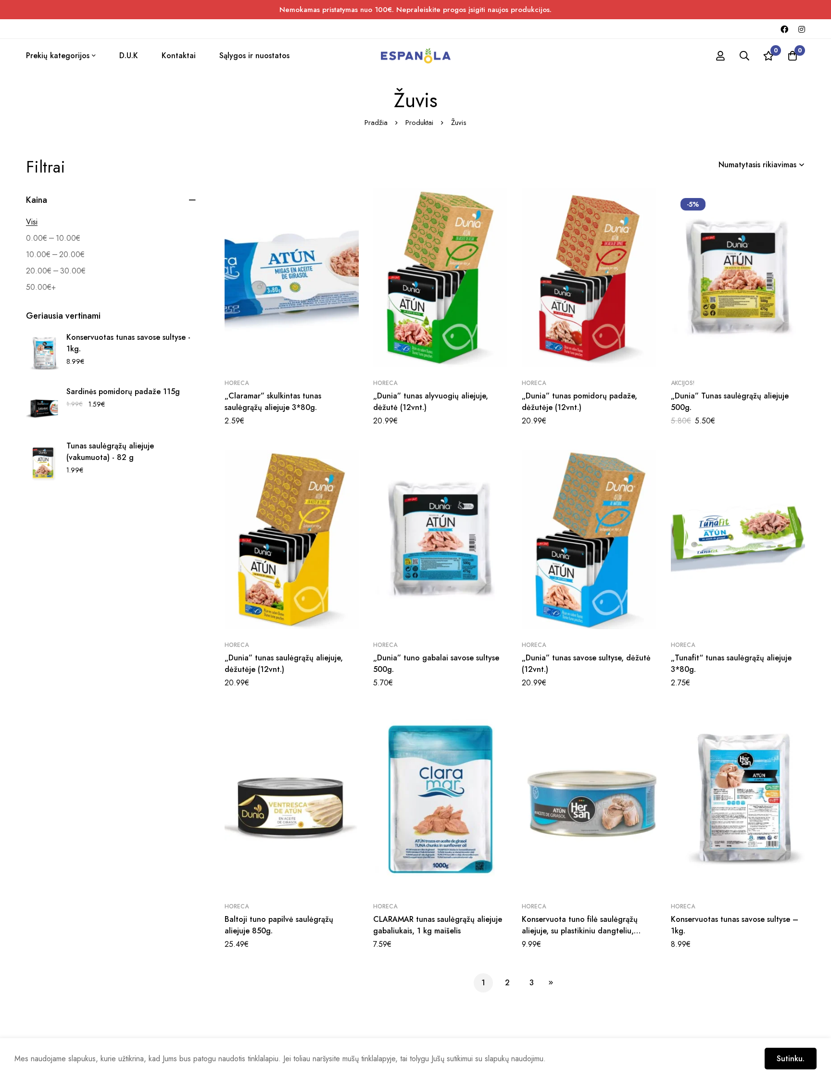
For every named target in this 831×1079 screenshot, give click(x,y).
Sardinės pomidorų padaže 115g (123, 391)
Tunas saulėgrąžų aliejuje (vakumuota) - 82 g (110, 451)
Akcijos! (682, 383)
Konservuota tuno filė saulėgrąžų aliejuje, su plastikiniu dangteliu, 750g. (580, 931)
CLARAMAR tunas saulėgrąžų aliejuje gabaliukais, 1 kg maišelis (437, 925)
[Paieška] (744, 55)
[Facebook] (784, 29)
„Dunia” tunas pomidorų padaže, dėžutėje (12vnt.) (579, 401)
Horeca (237, 383)
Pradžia (376, 122)
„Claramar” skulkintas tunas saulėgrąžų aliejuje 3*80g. (273, 401)
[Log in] (720, 55)
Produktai (419, 122)
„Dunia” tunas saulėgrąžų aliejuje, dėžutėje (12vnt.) (284, 663)
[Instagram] (801, 29)
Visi (32, 221)
